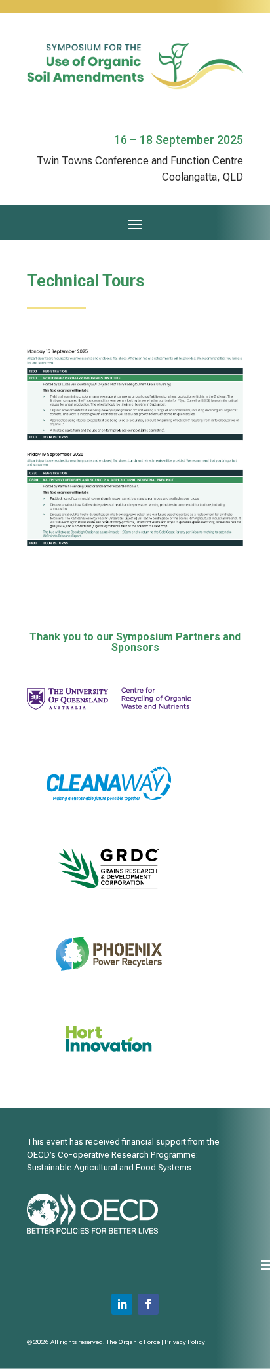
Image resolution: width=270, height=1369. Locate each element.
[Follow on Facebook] (148, 1304)
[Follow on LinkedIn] (121, 1304)
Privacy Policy (184, 1341)
